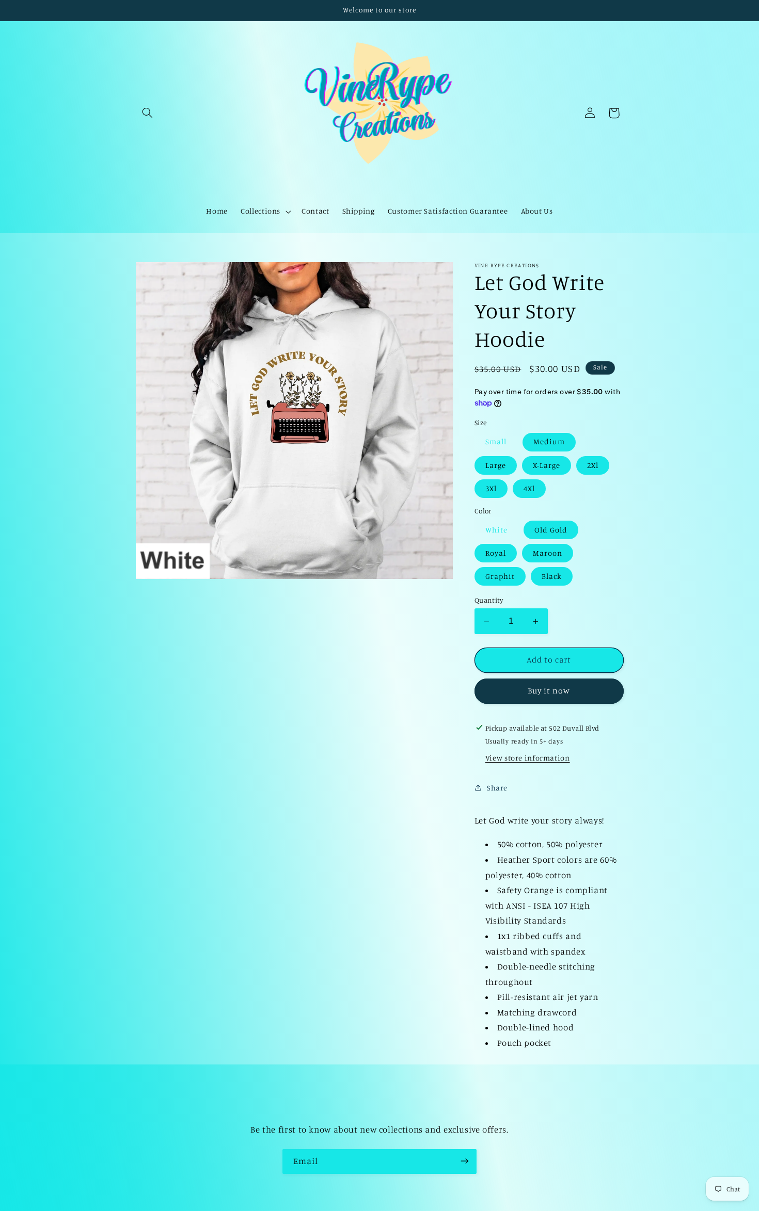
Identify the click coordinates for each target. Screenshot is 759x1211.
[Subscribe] (465, 1161)
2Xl (592, 464)
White (496, 529)
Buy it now (549, 691)
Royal (495, 552)
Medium (549, 441)
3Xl (491, 487)
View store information (527, 757)
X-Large (546, 464)
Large (495, 464)
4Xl (529, 487)
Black (552, 576)
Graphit (500, 576)
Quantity (489, 600)
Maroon (547, 552)
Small (496, 441)
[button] (148, 113)
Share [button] (497, 787)
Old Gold (550, 529)
